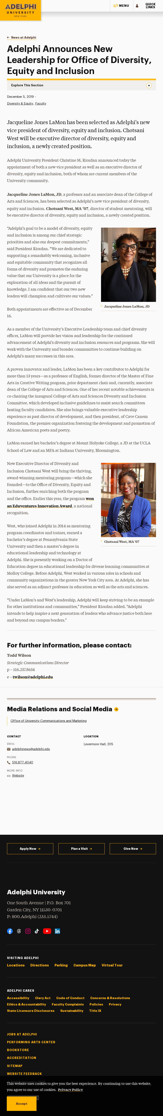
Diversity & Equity (20, 103)
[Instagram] (28, 931)
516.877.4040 (22, 762)
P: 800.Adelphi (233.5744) (32, 917)
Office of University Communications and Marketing (49, 721)
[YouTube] (47, 931)
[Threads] (19, 931)
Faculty (40, 103)
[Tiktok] (36, 931)
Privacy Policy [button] (70, 1089)
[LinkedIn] (57, 931)
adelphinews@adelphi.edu (31, 749)
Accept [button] (21, 1103)
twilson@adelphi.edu (33, 676)
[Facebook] (10, 931)
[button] (121, 6)
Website (18, 775)
